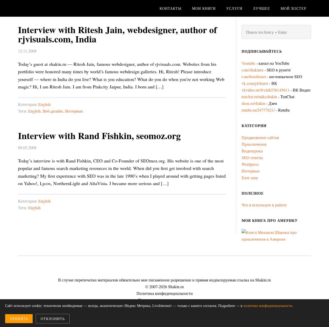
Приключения (254, 144)
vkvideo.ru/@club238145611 (265, 90)
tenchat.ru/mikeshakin (259, 96)
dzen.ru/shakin (253, 103)
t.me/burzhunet (254, 76)
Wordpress (250, 164)
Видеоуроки (252, 150)
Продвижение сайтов (260, 137)
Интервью (74, 111)
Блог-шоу (250, 177)
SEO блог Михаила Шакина (59, 8)
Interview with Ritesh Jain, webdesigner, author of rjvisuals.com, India (117, 34)
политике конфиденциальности (267, 305)
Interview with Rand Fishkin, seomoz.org (99, 135)
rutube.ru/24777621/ (258, 110)
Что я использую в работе (264, 204)
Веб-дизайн (53, 111)
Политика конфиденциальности (164, 293)
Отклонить (53, 318)
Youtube (248, 63)
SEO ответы (252, 157)
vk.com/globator (255, 83)
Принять (19, 318)
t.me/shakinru (252, 69)
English (44, 104)
